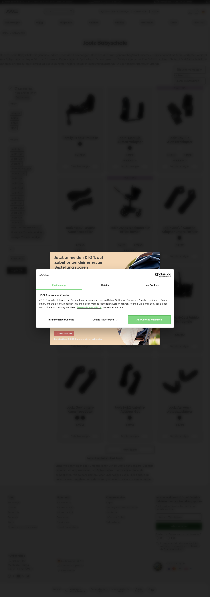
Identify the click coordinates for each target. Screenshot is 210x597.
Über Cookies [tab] (151, 285)
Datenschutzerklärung (89, 307)
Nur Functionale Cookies (61, 319)
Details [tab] (105, 285)
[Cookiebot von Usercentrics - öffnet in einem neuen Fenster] (157, 275)
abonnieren (64, 333)
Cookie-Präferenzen (103, 319)
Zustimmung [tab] (59, 285)
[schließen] (157, 256)
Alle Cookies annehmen (149, 319)
